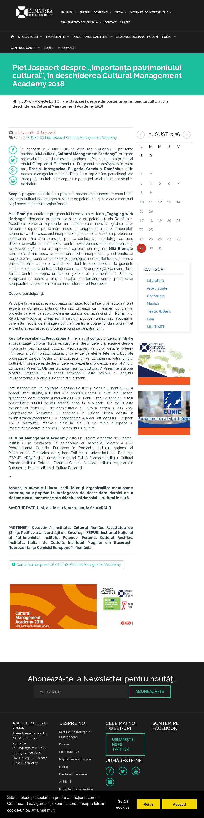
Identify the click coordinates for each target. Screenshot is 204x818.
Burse (48, 48)
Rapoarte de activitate (75, 759)
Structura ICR (69, 752)
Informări (66, 48)
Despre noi (101, 12)
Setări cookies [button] (123, 804)
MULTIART (156, 327)
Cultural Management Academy (91, 138)
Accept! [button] (179, 804)
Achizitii (65, 782)
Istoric (63, 767)
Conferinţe (156, 296)
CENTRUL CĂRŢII (23, 48)
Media (119, 12)
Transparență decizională (79, 22)
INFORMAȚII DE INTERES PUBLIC (149, 12)
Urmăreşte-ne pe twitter (123, 744)
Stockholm (28, 37)
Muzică (153, 304)
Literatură (155, 281)
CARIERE (125, 22)
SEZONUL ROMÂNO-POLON (137, 37)
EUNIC (166, 37)
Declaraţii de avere (73, 774)
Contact (110, 22)
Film (150, 319)
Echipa (64, 744)
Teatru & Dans (159, 311)
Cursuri (84, 12)
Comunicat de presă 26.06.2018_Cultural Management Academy (68, 565)
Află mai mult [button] (43, 810)
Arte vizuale (157, 288)
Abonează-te (149, 691)
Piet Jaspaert (55, 138)
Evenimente (55, 37)
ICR (41, 138)
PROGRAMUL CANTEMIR (90, 37)
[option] (53, 607)
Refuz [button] (148, 804)
